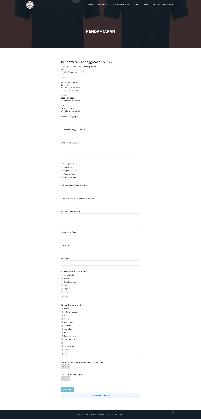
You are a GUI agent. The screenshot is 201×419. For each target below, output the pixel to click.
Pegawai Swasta (70, 171)
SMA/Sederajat (70, 282)
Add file (66, 366)
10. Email (66, 258)
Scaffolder (68, 329)
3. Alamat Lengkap (70, 143)
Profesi (66, 292)
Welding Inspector (71, 312)
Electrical (67, 326)
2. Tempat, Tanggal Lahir (73, 130)
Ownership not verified (100, 395)
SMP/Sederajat (70, 278)
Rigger (66, 332)
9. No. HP (66, 245)
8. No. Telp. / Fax (68, 232)
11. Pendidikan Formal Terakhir (74, 272)
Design (66, 349)
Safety (66, 319)
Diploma (67, 285)
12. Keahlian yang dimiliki (72, 305)
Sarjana (67, 289)
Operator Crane (70, 336)
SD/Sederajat (69, 275)
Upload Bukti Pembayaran (72, 375)
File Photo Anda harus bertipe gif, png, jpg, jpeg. (82, 362)
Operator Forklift (70, 339)
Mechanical (68, 322)
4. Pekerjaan (67, 164)
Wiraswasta (68, 167)
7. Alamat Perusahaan (70, 211)
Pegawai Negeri (70, 174)
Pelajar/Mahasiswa (71, 177)
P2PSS (85, 414)
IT (64, 343)
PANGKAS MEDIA (117, 414)
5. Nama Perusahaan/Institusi (74, 185)
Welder (66, 308)
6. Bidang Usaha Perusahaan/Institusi (77, 198)
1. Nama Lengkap (69, 117)
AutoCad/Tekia (70, 346)
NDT (65, 315)
